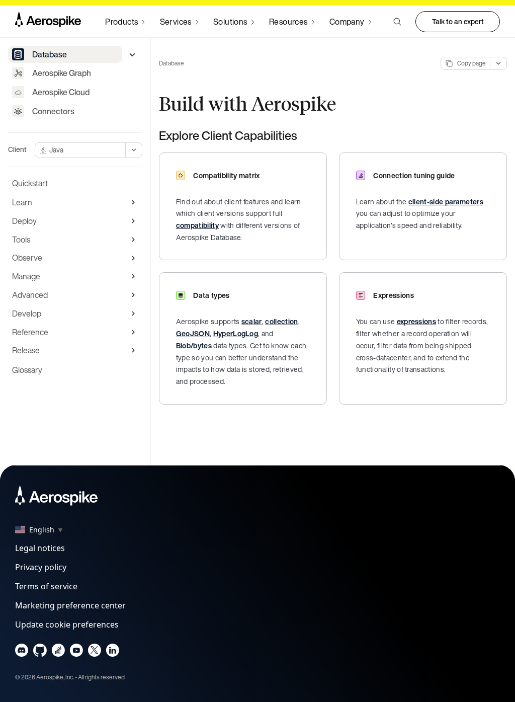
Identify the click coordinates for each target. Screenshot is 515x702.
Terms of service (46, 586)
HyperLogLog (236, 333)
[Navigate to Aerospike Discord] (22, 652)
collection (281, 321)
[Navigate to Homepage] (48, 22)
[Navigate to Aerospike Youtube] (76, 652)
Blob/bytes (194, 345)
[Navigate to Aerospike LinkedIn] (112, 652)
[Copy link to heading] (304, 135)
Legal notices (40, 548)
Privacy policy (40, 567)
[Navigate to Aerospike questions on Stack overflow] (58, 652)
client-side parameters (445, 201)
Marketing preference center (70, 605)
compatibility (197, 225)
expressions (417, 321)
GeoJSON (193, 333)
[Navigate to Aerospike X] (94, 652)
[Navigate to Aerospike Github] (40, 652)
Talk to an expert (458, 21)
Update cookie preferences (67, 624)
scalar (251, 321)
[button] (397, 22)
